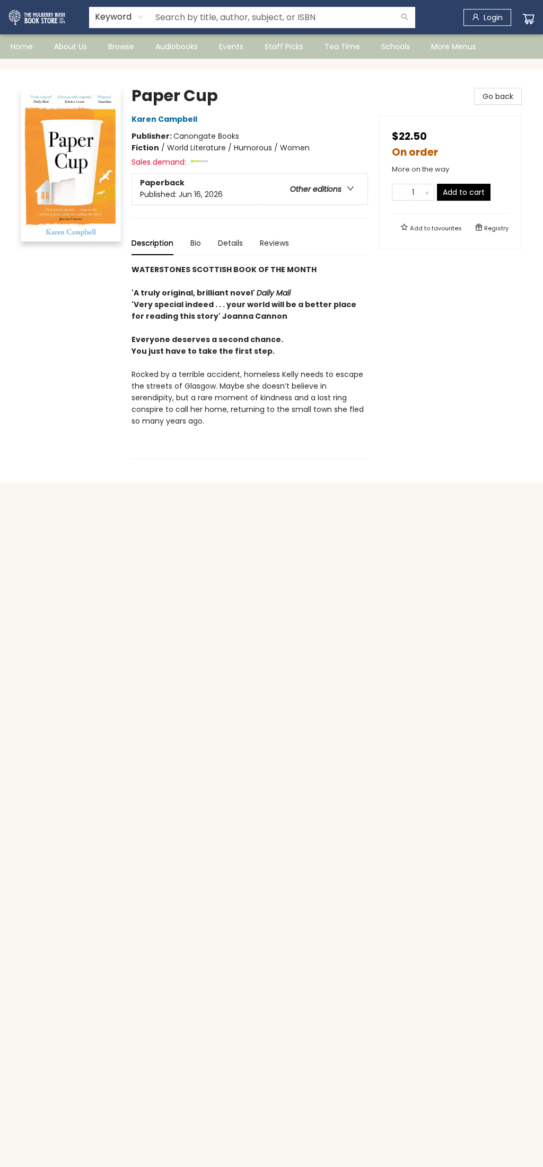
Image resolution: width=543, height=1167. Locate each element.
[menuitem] (21, 46)
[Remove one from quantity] (399, 192)
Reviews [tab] (274, 243)
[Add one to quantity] (427, 192)
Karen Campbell (164, 119)
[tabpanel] (250, 361)
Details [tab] (230, 243)
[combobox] (119, 17)
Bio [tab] (195, 243)
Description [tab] (152, 243)
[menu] (271, 46)
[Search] (404, 17)
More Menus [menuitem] (453, 46)
